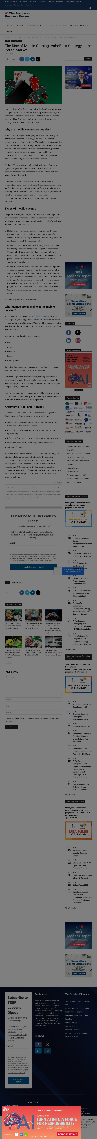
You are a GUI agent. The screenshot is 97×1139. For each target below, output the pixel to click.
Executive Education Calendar (78, 478)
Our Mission (42, 1)
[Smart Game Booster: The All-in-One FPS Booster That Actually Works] (33, 615)
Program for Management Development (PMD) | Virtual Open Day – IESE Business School (82, 608)
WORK (39, 26)
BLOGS (13, 37)
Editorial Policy (18, 5)
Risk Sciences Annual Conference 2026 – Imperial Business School (81, 567)
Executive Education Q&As (77, 475)
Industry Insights (73, 468)
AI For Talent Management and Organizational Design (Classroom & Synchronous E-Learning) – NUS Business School (82, 769)
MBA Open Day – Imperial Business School (80, 853)
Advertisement (17, 582)
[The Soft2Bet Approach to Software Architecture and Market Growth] (13, 615)
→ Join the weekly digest (33, 567)
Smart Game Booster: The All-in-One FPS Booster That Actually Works (33, 626)
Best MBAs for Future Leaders (78, 453)
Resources (32, 1)
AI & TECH (20, 26)
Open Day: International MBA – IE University (82, 876)
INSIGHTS (73, 26)
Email (12, 543)
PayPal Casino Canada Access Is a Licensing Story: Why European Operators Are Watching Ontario (53, 628)
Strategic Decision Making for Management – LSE (80, 717)
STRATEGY (30, 26)
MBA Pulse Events (74, 482)
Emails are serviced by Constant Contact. (42, 560)
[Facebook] (21, 59)
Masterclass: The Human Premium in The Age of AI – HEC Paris (82, 751)
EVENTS (8, 31)
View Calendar (70, 649)
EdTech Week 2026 (80, 885)
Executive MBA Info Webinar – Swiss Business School (81, 787)
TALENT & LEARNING (51, 26)
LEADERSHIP (9, 26)
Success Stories (73, 471)
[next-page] (10, 662)
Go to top (58, 483)
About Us (14, 1)
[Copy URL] (38, 59)
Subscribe (51, 1)
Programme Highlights (75, 457)
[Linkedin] (32, 59)
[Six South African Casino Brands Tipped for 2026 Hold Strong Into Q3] (33, 642)
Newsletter (59, 1)
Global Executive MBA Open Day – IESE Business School (82, 865)
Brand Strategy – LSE (81, 726)
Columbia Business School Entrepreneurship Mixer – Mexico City (82, 542)
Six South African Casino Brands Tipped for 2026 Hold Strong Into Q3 (33, 652)
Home (7, 1)
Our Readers (23, 1)
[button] (90, 8)
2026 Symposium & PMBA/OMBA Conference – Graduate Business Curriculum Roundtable (82, 897)
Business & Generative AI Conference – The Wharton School (82, 593)
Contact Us (29, 5)
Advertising (8, 5)
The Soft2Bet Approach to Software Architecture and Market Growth (13, 626)
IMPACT (64, 26)
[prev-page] (6, 662)
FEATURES (83, 26)
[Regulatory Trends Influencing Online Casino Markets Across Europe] (53, 642)
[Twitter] (27, 59)
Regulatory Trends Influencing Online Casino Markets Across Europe (53, 652)
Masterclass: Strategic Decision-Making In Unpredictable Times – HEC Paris (82, 737)
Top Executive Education (73, 1)
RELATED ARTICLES (13, 605)
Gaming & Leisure (24, 37)
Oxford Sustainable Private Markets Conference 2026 (80, 581)
